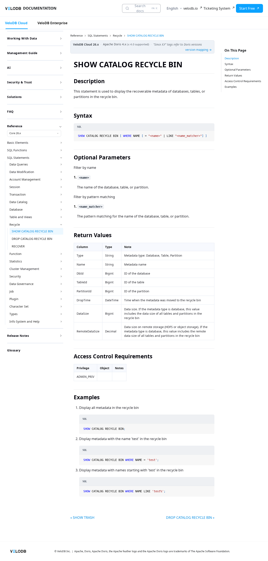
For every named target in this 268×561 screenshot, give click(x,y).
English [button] (172, 8)
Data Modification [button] (21, 172)
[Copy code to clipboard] (211, 134)
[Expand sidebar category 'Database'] (61, 209)
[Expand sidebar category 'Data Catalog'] (61, 202)
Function (15, 254)
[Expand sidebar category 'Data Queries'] (61, 164)
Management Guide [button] (22, 53)
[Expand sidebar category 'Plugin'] (61, 299)
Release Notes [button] (18, 336)
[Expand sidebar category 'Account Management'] (61, 179)
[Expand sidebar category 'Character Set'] (61, 306)
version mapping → (198, 50)
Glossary (13, 350)
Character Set (18, 306)
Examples (231, 87)
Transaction (17, 194)
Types (13, 314)
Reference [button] (14, 126)
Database (16, 209)
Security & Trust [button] (19, 82)
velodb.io (190, 8)
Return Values (233, 75)
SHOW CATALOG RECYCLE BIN (32, 231)
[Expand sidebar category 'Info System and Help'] (61, 321)
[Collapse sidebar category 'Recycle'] (61, 224)
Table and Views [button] (20, 217)
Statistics (15, 261)
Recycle (14, 224)
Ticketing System (217, 8)
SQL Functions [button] (17, 150)
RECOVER (18, 246)
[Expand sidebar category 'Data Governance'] (61, 284)
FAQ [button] (10, 111)
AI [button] (8, 68)
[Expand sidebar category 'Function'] (61, 254)
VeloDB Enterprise (52, 23)
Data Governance (21, 284)
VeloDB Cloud (16, 23)
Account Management (24, 179)
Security (15, 276)
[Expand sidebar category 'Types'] (61, 314)
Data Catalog (18, 202)
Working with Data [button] (22, 38)
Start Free (247, 8)
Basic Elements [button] (17, 143)
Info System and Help (24, 321)
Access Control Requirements (243, 81)
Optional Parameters (238, 69)
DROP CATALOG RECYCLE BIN (32, 239)
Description (232, 58)
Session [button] (14, 187)
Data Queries (18, 164)
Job (11, 291)
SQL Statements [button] (18, 158)
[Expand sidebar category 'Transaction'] (61, 194)
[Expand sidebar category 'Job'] (61, 291)
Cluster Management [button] (24, 269)
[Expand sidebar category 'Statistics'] (61, 261)
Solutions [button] (14, 97)
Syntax (229, 64)
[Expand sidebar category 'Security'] (61, 276)
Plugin (13, 299)
